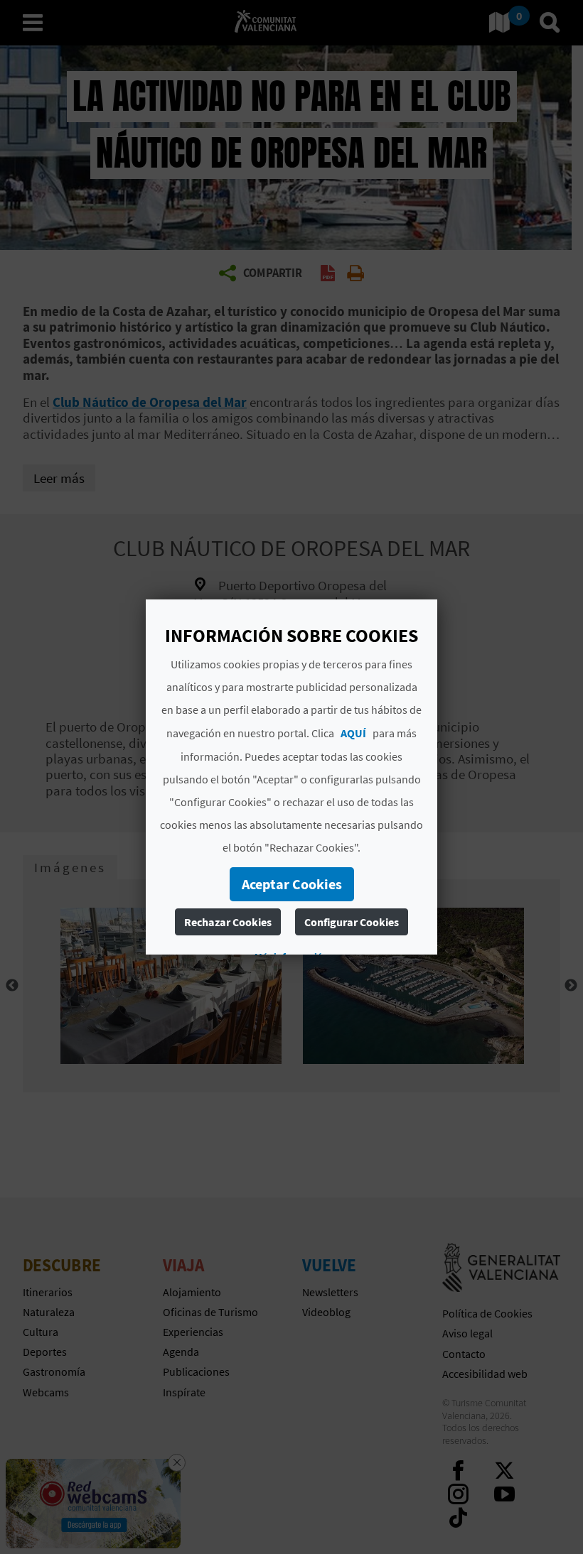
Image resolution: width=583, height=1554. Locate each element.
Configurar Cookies (351, 922)
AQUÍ (353, 733)
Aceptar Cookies (292, 884)
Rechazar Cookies (228, 922)
